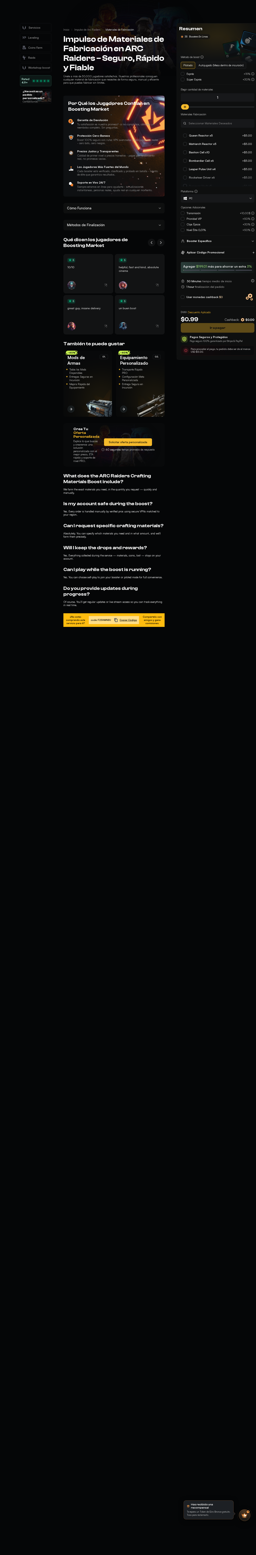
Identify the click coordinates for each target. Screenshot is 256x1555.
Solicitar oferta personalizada (128, 442)
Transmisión (194, 213)
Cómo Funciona (79, 208)
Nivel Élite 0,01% (196, 230)
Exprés (190, 73)
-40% (71, 352)
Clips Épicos (193, 224)
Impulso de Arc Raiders (87, 29)
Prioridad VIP (194, 218)
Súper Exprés (194, 79)
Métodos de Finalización (86, 225)
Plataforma (187, 191)
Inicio (66, 29)
